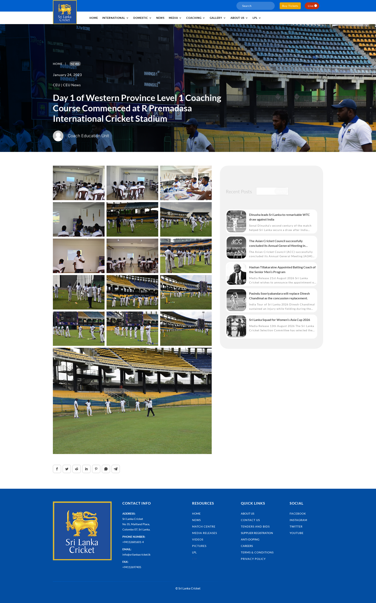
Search (281, 191)
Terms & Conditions (257, 552)
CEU (56, 85)
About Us (247, 513)
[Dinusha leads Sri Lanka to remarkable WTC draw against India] (236, 221)
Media (173, 17)
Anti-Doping (250, 539)
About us (237, 17)
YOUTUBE (297, 533)
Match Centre (203, 526)
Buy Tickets (290, 5)
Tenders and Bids (255, 526)
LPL (255, 17)
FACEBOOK (298, 513)
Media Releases (204, 533)
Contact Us (250, 520)
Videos (197, 539)
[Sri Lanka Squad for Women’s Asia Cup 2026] (236, 326)
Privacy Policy (253, 558)
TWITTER (296, 526)
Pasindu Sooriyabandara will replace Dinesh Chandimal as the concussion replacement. (279, 296)
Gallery (216, 17)
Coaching (194, 17)
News (160, 17)
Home (93, 17)
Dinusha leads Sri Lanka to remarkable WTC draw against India (279, 217)
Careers (247, 546)
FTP (194, 558)
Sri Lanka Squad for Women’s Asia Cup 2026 (279, 319)
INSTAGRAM (298, 520)
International (113, 17)
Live (311, 5)
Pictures (199, 546)
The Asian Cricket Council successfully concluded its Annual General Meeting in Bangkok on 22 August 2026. (277, 243)
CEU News (72, 85)
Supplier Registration (257, 533)
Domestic (140, 17)
